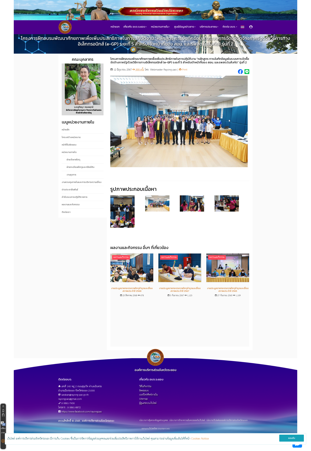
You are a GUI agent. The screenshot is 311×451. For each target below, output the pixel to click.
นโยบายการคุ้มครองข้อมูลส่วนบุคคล (153, 420)
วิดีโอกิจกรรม (145, 386)
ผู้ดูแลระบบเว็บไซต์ (147, 403)
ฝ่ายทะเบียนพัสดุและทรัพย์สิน (80, 167)
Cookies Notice (200, 438)
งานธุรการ (71, 174)
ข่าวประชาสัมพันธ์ (70, 189)
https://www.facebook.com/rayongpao (81, 412)
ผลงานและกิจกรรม (171, 49)
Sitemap (143, 399)
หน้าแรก (115, 27)
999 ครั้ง (139, 69)
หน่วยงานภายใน (69, 152)
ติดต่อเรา (66, 212)
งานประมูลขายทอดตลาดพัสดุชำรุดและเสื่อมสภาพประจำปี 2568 (132, 290)
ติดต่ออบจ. (144, 390)
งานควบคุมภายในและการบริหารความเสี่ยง (81, 182)
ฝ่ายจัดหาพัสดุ (73, 159)
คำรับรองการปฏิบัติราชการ (74, 197)
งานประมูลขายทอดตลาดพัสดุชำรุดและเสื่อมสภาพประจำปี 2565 (227, 290)
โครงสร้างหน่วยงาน (71, 137)
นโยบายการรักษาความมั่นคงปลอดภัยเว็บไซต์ (187, 420)
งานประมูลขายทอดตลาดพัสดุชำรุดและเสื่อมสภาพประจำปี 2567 (180, 290)
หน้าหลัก (65, 129)
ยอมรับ (291, 438)
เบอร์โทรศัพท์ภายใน (148, 395)
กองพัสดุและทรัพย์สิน (148, 49)
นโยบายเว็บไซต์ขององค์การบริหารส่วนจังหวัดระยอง (227, 420)
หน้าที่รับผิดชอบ (69, 144)
